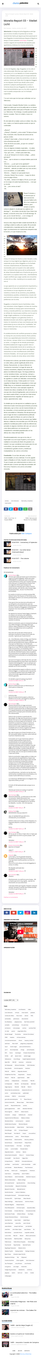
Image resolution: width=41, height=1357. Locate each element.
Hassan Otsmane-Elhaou (11, 1217)
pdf (12, 1056)
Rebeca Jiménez (25, 1118)
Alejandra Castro (9, 1152)
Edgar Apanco (8, 1087)
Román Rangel (8, 1034)
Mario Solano (29, 1102)
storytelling (16, 1173)
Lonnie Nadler (14, 1149)
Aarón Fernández (19, 1176)
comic (6, 1093)
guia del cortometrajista (11, 1099)
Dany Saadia (8, 1068)
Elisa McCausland (9, 1207)
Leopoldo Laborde (29, 1232)
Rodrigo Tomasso (30, 1251)
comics (24, 1028)
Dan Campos (7, 28)
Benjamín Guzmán (10, 1189)
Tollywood (23, 1257)
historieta (24, 1266)
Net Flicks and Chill (29, 1022)
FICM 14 (13, 1071)
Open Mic (7, 1062)
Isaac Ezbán (17, 1220)
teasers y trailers (29, 1040)
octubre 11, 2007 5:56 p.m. (16, 852)
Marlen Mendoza (18, 1167)
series (16, 1136)
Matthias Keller (18, 1238)
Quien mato (18, 1056)
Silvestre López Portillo (19, 1254)
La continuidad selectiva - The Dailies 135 (23, 1294)
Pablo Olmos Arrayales (19, 1241)
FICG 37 (16, 1111)
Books (24, 1152)
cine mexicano (15, 500)
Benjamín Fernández (21, 1186)
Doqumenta (21, 1074)
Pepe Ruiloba (17, 1245)
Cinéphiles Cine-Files (10, 1074)
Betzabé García (21, 1189)
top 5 (6, 1046)
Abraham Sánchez (27, 1108)
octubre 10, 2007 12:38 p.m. (17, 700)
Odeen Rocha (20, 1127)
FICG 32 (14, 1062)
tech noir (20, 1272)
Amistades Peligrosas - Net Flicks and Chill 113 (23, 1303)
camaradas (8, 1018)
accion (13, 1031)
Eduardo (11, 855)
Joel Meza (7, 1164)
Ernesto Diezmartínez (29, 1052)
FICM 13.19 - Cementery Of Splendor (24, 542)
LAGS (34, 1164)
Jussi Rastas (27, 1229)
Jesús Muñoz (8, 1226)
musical (30, 1114)
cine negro (16, 1266)
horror (11, 1052)
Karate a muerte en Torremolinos (22, 1334)
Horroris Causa (24, 1217)
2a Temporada (25, 1083)
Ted (18, 1257)
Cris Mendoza (8, 1022)
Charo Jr (21, 1155)
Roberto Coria (22, 1248)
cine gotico (8, 1266)
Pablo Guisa (8, 1241)
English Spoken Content (29, 1059)
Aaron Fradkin (25, 1173)
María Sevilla (8, 1238)
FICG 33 (7, 1071)
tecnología (18, 1052)
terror (26, 1272)
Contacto (27, 1350)
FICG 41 (29, 1087)
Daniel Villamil (18, 1142)
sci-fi (6, 1049)
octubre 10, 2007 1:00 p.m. (16, 808)
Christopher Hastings (23, 1195)
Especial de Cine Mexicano (12, 1118)
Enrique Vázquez (23, 1130)
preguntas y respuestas (26, 1043)
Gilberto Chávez (21, 1214)
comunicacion (19, 1121)
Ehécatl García (20, 1204)
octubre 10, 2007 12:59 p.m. (17, 791)
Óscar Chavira (27, 1099)
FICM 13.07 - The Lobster (20, 558)
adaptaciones (18, 1022)
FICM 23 (17, 1161)
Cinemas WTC (8, 1198)
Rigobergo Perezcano (10, 1248)
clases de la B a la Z (27, 1090)
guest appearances (10, 1108)
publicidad (26, 1093)
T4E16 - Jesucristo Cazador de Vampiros (24, 1342)
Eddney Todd (12, 811)
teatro (13, 1272)
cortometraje (15, 1025)
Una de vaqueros (18, 1068)
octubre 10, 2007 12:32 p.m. (17, 692)
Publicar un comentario (11, 897)
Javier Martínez (9, 1223)
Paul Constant (29, 1167)
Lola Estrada (8, 1167)
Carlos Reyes (23, 40)
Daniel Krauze (8, 1142)
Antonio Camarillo (9, 1102)
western (28, 1121)
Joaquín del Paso (18, 1226)
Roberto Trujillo (9, 1251)
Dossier (29, 1074)
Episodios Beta (31, 1207)
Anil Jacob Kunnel (9, 1183)
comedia (7, 1025)
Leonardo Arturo (18, 1232)
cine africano (18, 1263)
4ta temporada (14, 1049)
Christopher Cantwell (10, 1195)
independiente (15, 1080)
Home (13, 1350)
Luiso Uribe (8, 1235)
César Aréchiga (9, 1201)
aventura (21, 1062)
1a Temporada (8, 1083)
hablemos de (22, 1114)
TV (21, 1099)
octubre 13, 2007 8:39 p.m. (16, 894)
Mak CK (15, 1235)
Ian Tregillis (27, 1145)
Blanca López (20, 1102)
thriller (6, 1056)
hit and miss (24, 1025)
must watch (8, 503)
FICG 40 (32, 1080)
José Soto (7, 1229)
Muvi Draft (15, 1043)
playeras (7, 1272)
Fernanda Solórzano (27, 1161)
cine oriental (21, 1096)
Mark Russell (8, 1133)
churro (20, 1040)
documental (25, 1018)
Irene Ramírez (8, 1220)
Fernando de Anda (30, 1210)
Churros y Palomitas (25, 1354)
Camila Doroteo (9, 1192)
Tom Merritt (17, 1133)
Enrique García (9, 1161)
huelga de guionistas (10, 1269)
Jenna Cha (18, 1223)
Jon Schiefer (29, 1226)
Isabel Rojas (26, 1220)
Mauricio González (10, 1127)
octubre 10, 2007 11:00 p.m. (16, 842)
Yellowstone (8, 1059)
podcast (33, 1012)
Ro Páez (7, 1170)
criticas (17, 1012)
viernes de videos (9, 1015)
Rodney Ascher (19, 1251)
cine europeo (16, 1028)
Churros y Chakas (29, 1139)
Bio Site (20, 1350)
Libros (6, 1149)
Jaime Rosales (30, 1049)
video (29, 1009)
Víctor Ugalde (19, 1260)
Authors (18, 1152)
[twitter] (20, 913)
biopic (24, 1133)
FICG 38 (17, 1087)
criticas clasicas (21, 1037)
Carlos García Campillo (11, 1155)
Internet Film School (28, 1034)
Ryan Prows (8, 1254)
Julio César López (16, 1229)
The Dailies (18, 1034)
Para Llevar (19, 1015)
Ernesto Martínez (18, 1210)
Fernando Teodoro (9, 1145)
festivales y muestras (27, 500)
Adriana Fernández (20, 1065)
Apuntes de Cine (21, 1183)
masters (12, 1037)
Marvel (21, 1235)
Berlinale (33, 1083)
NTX (6, 1052)
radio (18, 1108)
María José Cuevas (30, 1235)
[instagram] (27, 913)
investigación (23, 1170)
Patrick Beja (31, 1241)
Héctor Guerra (24, 1111)
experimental (21, 1077)
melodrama (21, 1269)
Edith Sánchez (31, 1065)
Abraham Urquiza (30, 1176)
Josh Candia (15, 1164)
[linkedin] (34, 913)
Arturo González (9, 1186)
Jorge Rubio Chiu (22, 1031)
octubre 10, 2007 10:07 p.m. (17, 829)
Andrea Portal (8, 1139)
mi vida (7, 1031)
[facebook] (7, 913)
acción (6, 1105)
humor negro (13, 1046)
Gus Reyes (30, 1214)
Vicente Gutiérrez (9, 1260)
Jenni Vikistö (26, 1223)
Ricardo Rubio (24, 1149)
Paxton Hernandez (14, 845)
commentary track (15, 1093)
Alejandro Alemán (22, 1071)
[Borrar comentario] (24, 680)
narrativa (29, 1269)
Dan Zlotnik (16, 1158)
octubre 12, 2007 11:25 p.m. (16, 871)
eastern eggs (27, 1056)
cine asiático (32, 1133)
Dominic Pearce (29, 1201)
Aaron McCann (8, 1176)
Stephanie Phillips (9, 1257)
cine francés (28, 1263)
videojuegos (8, 1276)
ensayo (14, 1114)
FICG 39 (23, 1087)
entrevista (28, 1062)
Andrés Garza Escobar (10, 1124)
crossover (7, 1114)
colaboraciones (9, 1136)
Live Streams (22, 1009)
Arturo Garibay (31, 1183)
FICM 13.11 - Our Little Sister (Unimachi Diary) (21, 551)
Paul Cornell (8, 1245)
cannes (17, 14)
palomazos (16, 1018)
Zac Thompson (9, 1263)
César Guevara (19, 1201)
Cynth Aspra (18, 1198)
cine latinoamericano (10, 1040)
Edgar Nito (25, 1158)
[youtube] (14, 913)
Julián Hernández (25, 1164)
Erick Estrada (8, 1210)
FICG (32, 1015)
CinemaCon (25, 1080)
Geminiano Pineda (10, 1214)
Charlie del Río (18, 1139)
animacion (8, 1028)
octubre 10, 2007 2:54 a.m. (16, 680)
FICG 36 (16, 1083)
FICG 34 (13, 1077)
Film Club (19, 1145)
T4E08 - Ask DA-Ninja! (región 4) (21, 1325)
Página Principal (9, 14)
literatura (32, 1170)
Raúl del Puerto (27, 1245)
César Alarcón (27, 1198)
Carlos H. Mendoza (20, 1192)
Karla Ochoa (8, 1232)
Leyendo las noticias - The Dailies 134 (23, 1310)
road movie (8, 1173)
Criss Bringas (8, 1130)
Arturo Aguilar (8, 1111)
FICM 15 (14, 1096)
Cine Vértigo (17, 1059)
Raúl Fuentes (30, 1127)
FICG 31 (6, 1077)
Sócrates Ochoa (9, 1121)
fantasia (27, 1068)
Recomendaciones (15, 1105)
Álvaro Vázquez (25, 1136)
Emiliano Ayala (21, 1207)
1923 (28, 1077)
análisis (7, 1080)
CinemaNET (8, 1158)
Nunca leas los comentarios (12, 1090)
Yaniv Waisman (30, 1260)
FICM (6, 1037)
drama (26, 1015)
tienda (32, 1272)
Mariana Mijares (23, 1124)
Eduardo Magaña (9, 1204)
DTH (15, 1130)
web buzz (7, 1043)
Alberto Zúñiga (22, 1180)
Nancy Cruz (28, 1238)
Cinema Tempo (30, 1155)
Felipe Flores (28, 1142)
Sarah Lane (14, 1170)
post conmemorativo (25, 1046)
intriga (22, 1049)
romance (7, 1096)
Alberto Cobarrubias (10, 1180)
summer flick (32, 1028)
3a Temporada (8, 1065)
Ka (34, 1229)
